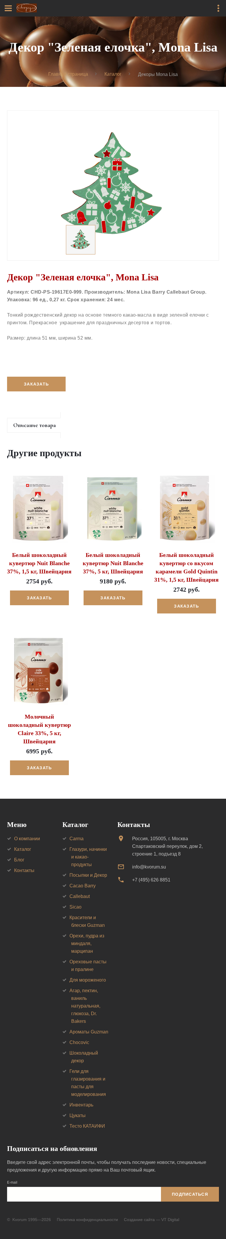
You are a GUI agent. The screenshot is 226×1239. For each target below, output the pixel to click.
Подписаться (190, 1194)
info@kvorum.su (149, 866)
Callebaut (79, 896)
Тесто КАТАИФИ (87, 1126)
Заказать (39, 597)
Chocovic (79, 1042)
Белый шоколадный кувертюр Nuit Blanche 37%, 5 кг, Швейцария (113, 563)
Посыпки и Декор (88, 875)
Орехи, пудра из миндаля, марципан (86, 943)
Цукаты (77, 1115)
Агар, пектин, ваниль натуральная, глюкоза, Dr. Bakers (84, 1006)
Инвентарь (81, 1104)
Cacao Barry (82, 885)
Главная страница (68, 74)
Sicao (75, 906)
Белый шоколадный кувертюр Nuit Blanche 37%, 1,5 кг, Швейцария (39, 563)
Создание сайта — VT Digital (151, 1219)
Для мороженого (87, 979)
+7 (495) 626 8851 (151, 879)
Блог (19, 859)
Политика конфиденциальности (87, 1219)
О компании (27, 838)
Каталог (113, 74)
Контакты (24, 870)
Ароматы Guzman (88, 1031)
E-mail (12, 1182)
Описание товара (34, 425)
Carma (76, 838)
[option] (113, 185)
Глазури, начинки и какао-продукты (88, 857)
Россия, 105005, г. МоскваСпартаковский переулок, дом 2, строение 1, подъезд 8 (167, 846)
